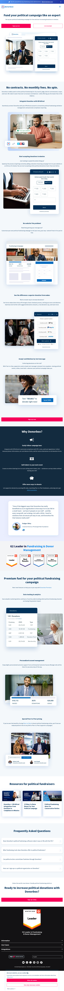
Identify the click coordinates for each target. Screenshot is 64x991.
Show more (10, 977)
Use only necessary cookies (32, 985)
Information (5, 940)
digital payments (32, 490)
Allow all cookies (32, 980)
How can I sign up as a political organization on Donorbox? (21, 868)
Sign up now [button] (16, 26)
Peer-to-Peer (27, 723)
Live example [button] (48, 26)
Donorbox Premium (45, 587)
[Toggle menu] (60, 7)
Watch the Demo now (47, 1)
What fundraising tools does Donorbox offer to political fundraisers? (24, 850)
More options (10, 989)
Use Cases (5, 945)
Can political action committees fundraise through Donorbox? (22, 859)
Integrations (5, 949)
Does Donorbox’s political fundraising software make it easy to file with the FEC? (28, 841)
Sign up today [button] (32, 900)
